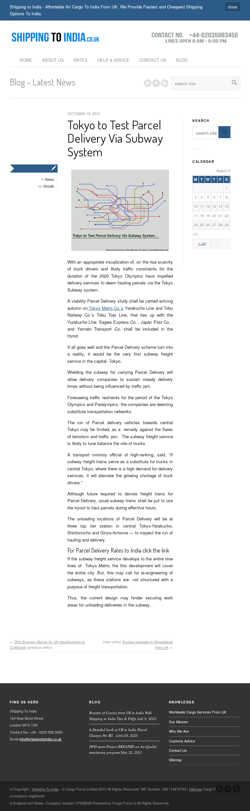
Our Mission (178, 721)
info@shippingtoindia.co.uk (41, 738)
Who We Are (179, 731)
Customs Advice (182, 740)
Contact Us (152, 60)
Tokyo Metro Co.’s (106, 308)
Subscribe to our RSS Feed (236, 789)
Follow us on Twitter (148, 83)
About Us (53, 60)
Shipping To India (45, 788)
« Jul (202, 243)
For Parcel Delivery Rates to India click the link (118, 550)
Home (26, 60)
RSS (165, 83)
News (49, 179)
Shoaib (48, 186)
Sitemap (175, 759)
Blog (182, 60)
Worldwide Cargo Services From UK (197, 711)
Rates (81, 60)
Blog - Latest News (43, 82)
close (232, 6)
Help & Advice (113, 60)
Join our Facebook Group (156, 83)
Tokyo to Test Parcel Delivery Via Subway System (115, 138)
